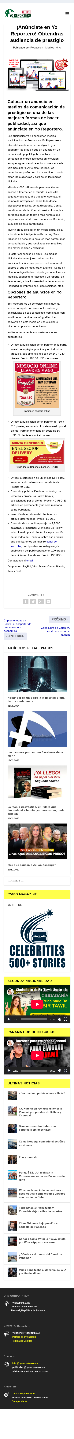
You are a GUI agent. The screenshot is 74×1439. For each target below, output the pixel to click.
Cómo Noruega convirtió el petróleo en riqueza (42, 1143)
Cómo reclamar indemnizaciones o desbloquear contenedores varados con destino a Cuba (42, 1194)
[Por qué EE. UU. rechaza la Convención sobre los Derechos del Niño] (12, 1175)
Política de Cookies (22, 1341)
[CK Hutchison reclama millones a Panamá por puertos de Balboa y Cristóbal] (12, 1111)
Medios (49, 47)
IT (14, 904)
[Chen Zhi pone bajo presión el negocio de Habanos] (12, 1226)
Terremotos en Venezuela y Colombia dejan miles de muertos (40, 1209)
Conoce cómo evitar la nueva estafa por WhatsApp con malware (42, 1240)
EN (9, 904)
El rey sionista (28, 1157)
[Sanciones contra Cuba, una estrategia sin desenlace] (12, 1128)
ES (20, 904)
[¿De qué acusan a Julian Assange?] (37, 841)
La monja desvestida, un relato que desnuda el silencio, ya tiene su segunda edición (36, 810)
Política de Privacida (23, 1337)
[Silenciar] (59, 1019)
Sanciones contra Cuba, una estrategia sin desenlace (37, 1127)
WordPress (62, 1424)
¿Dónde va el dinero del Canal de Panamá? (40, 1256)
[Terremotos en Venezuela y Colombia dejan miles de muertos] (12, 1210)
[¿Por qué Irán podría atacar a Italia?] (12, 1095)
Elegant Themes (29, 1424)
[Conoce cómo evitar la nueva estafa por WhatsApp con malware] (12, 1241)
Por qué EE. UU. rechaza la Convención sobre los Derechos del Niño (42, 1176)
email (29, 560)
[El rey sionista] (12, 1159)
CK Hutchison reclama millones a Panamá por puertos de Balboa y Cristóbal (40, 1112)
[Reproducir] (9, 1019)
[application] (37, 1004)
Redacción (36, 47)
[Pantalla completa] (65, 1019)
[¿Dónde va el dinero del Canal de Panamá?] (12, 1257)
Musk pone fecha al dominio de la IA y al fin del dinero (42, 1271)
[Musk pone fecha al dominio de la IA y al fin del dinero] (12, 1272)
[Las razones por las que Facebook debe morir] (37, 729)
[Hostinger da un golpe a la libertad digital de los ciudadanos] (37, 674)
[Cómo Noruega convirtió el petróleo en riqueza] (12, 1144)
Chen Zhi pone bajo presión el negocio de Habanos (38, 1225)
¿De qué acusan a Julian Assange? (32, 864)
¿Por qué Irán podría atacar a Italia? (42, 1093)
